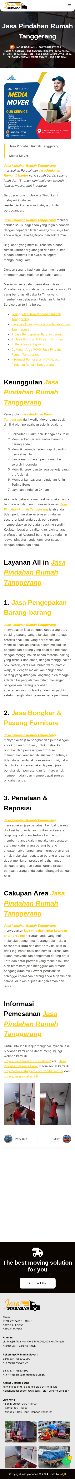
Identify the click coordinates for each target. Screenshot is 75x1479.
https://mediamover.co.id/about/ (27, 1061)
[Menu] (69, 5)
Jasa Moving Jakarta (39, 51)
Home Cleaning (14, 51)
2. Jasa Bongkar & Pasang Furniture (37, 339)
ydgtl (63, 1474)
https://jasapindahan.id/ (21, 1076)
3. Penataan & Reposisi (28, 344)
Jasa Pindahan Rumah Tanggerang (30, 165)
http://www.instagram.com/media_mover (33, 1071)
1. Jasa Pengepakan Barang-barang (37, 334)
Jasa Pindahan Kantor (49, 54)
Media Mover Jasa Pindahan (49, 57)
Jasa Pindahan (23, 54)
